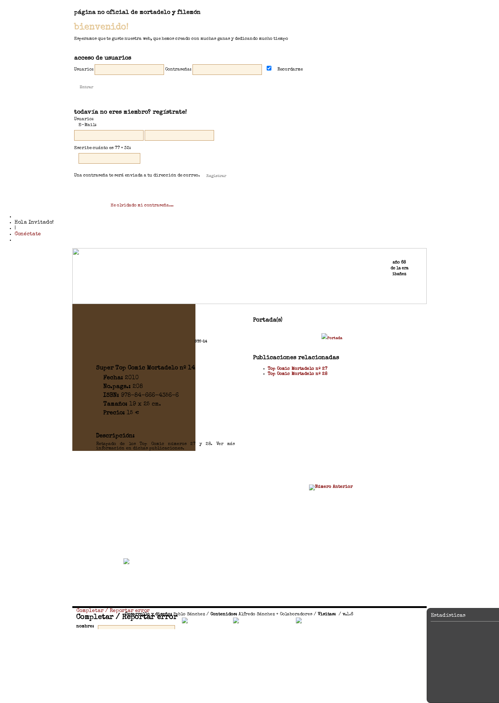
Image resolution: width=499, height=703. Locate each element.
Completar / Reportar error (113, 610)
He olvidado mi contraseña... (142, 206)
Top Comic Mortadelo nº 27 (297, 369)
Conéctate (28, 234)
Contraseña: (178, 70)
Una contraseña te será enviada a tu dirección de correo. (137, 176)
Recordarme (289, 70)
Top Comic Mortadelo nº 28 (297, 374)
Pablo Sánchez (189, 614)
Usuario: (84, 70)
